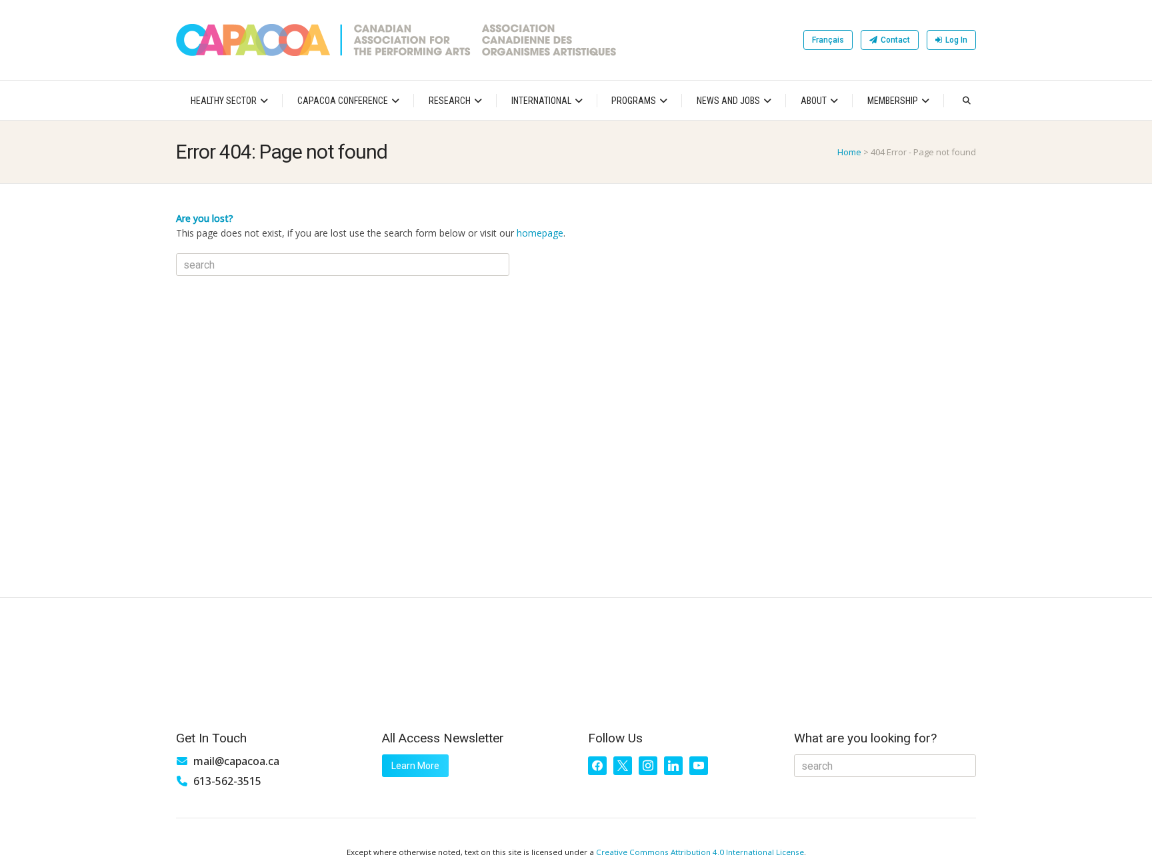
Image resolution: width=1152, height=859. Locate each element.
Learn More (415, 765)
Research (450, 100)
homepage (540, 233)
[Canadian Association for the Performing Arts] (396, 40)
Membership (892, 100)
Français (828, 40)
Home (849, 152)
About (814, 100)
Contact (895, 40)
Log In (956, 40)
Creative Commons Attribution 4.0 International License (700, 852)
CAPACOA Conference (342, 100)
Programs (633, 100)
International (541, 100)
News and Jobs (728, 100)
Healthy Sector (224, 100)
